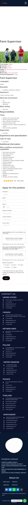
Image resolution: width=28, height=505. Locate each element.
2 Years (16, 74)
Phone (4, 204)
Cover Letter (6, 223)
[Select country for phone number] (4, 206)
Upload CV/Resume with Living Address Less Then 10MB (14, 233)
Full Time (9, 67)
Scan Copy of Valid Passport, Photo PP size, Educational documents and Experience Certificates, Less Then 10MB (13, 248)
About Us (14, 481)
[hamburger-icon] (25, 3)
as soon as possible (12, 72)
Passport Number (7, 210)
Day (5, 71)
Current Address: (7, 216)
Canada (10, 64)
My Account (6, 481)
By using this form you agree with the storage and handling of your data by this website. (13, 272)
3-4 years (7, 267)
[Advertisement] (14, 21)
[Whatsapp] (14, 489)
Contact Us (15, 484)
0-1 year (7, 265)
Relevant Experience (8, 262)
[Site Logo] (4, 4)
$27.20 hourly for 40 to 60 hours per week (16, 69)
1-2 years (13, 265)
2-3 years (20, 265)
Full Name (5, 191)
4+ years (14, 267)
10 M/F (9, 66)
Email (4, 197)
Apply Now (6, 484)
